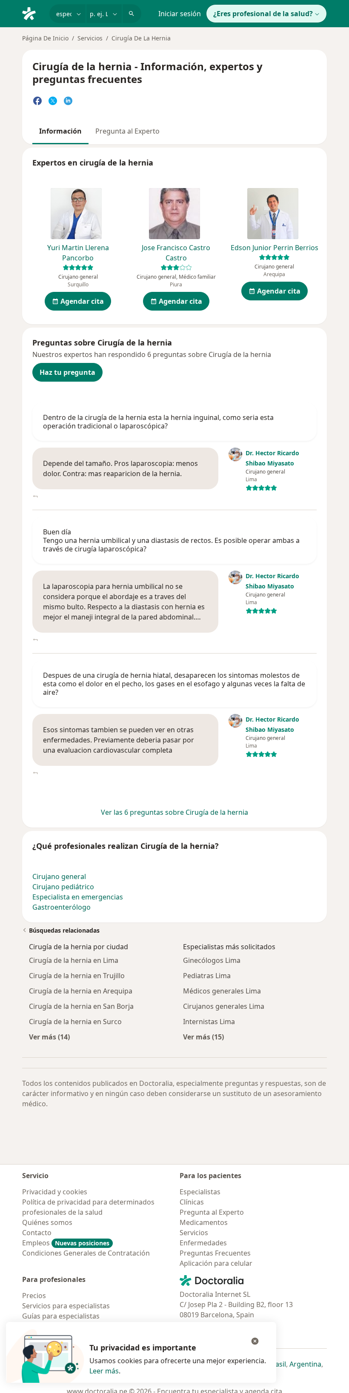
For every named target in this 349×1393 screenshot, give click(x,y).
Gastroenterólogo (61, 907)
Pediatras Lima (207, 975)
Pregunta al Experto (127, 131)
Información (60, 131)
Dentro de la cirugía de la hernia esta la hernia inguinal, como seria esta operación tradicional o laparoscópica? (158, 422)
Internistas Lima (209, 1021)
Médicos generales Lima (222, 991)
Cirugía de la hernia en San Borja (81, 1006)
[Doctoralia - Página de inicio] (32, 12)
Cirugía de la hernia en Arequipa (80, 991)
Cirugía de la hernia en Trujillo (77, 975)
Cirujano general (59, 876)
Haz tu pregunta (67, 372)
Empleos (65, 1242)
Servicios (90, 38)
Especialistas (200, 1191)
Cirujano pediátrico (63, 886)
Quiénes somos (47, 1222)
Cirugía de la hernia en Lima (73, 960)
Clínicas (192, 1202)
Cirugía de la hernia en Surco (75, 1021)
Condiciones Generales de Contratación (86, 1253)
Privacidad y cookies (54, 1191)
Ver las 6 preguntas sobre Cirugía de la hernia (174, 812)
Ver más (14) (49, 1037)
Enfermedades (203, 1242)
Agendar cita (82, 301)
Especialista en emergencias (77, 897)
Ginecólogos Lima (211, 960)
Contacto (36, 1232)
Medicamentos (204, 1222)
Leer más (104, 1371)
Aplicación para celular (216, 1263)
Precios (34, 1295)
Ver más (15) (203, 1037)
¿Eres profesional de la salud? (263, 13)
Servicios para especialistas (66, 1305)
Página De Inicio (45, 38)
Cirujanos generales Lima (223, 1006)
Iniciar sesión (179, 13)
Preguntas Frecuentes (215, 1253)
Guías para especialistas (61, 1316)
